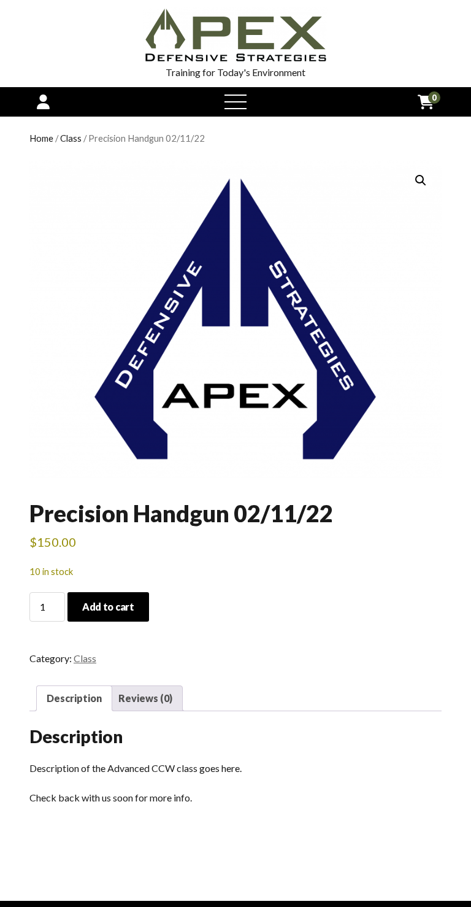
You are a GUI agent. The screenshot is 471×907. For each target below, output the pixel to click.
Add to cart (108, 606)
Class (71, 138)
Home (41, 138)
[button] (421, 180)
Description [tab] (74, 698)
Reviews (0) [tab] (145, 698)
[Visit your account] (43, 101)
